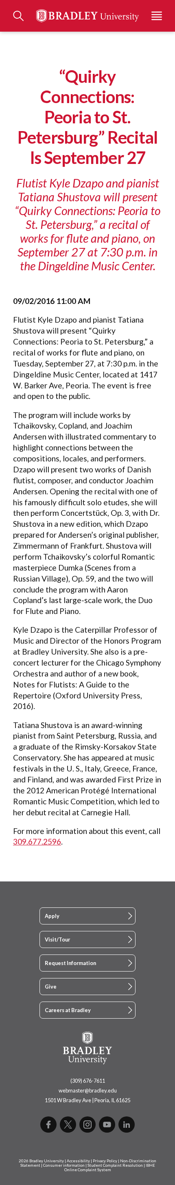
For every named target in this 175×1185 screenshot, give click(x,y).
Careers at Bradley (68, 1010)
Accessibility (78, 1161)
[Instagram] (87, 1124)
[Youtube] (107, 1124)
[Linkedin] (126, 1124)
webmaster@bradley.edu (88, 1090)
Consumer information (64, 1165)
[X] (68, 1124)
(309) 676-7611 (87, 1080)
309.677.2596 (37, 841)
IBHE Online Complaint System (109, 1167)
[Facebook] (48, 1124)
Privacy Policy (105, 1161)
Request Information (70, 963)
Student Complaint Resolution (115, 1165)
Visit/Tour (57, 939)
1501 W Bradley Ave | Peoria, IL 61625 (87, 1100)
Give (51, 986)
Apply (52, 916)
